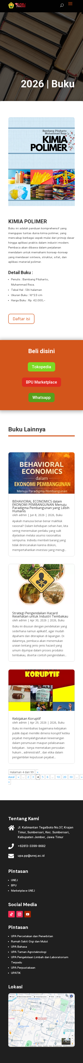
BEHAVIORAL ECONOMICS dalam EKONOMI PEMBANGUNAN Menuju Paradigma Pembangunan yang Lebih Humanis (40, 506)
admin (23, 515)
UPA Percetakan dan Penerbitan (32, 936)
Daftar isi (21, 318)
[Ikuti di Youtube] (27, 914)
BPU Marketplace (41, 382)
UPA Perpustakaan (23, 967)
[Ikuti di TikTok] (11, 914)
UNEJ (14, 880)
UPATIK (16, 973)
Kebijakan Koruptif (26, 718)
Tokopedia (41, 366)
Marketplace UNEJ (23, 890)
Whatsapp (41, 397)
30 (71, 777)
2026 (32, 84)
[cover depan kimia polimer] (41, 212)
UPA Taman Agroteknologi (28, 952)
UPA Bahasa (19, 946)
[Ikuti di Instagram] (19, 914)
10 (58, 777)
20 (64, 777)
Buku (63, 84)
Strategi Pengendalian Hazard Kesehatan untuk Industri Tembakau (40, 615)
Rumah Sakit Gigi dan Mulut (29, 941)
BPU (14, 885)
